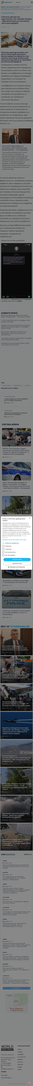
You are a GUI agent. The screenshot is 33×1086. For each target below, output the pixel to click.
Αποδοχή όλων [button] (17, 559)
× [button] (29, 518)
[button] (16, 540)
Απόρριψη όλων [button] (17, 563)
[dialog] (16, 543)
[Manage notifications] (29, 1082)
